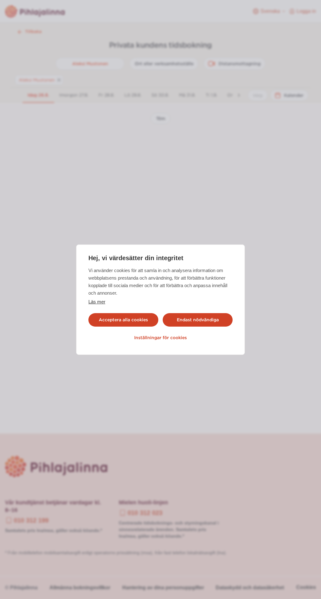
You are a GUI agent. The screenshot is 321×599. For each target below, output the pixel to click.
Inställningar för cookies (160, 337)
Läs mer (96, 301)
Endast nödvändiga (198, 319)
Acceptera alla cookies (123, 319)
